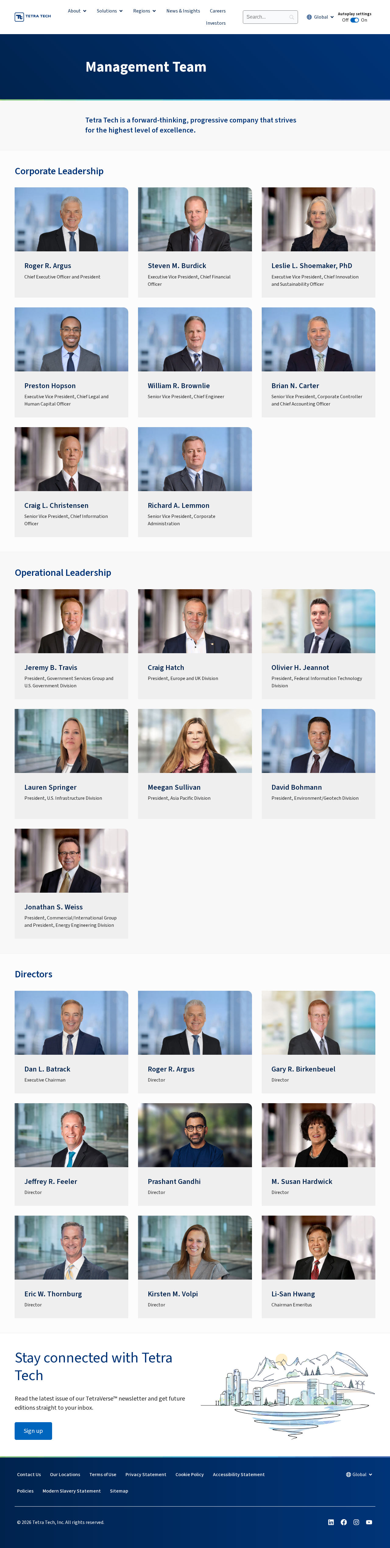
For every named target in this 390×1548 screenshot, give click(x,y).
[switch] (354, 20)
